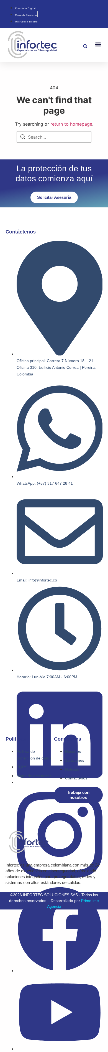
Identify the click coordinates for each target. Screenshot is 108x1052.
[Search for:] (54, 137)
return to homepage (71, 124)
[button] (85, 46)
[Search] (23, 137)
